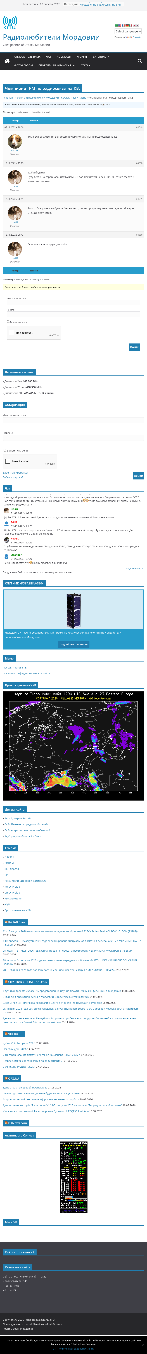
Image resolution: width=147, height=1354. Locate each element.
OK (54, 1348)
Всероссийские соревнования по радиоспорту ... (33, 1060)
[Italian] (130, 25)
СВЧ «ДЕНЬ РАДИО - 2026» (19, 1066)
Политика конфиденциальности (76, 1348)
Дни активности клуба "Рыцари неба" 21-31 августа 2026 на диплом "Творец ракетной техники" (62, 1105)
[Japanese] (134, 25)
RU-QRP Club (12, 886)
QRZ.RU (9, 857)
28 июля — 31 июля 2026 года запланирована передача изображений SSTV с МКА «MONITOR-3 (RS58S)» (67, 950)
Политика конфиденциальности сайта (26, 673)
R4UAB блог (16, 922)
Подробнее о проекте (73, 644)
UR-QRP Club (12, 892)
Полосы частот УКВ (15, 667)
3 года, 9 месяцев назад (79, 104)
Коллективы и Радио (73, 97)
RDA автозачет (13, 898)
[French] (123, 25)
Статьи (86, 65)
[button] (108, 56)
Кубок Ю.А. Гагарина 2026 (19, 1043)
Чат (48, 56)
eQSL (7, 904)
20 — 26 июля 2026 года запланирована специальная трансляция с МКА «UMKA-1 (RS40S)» (59, 970)
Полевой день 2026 (15, 1049)
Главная (8, 97)
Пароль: (11, 309)
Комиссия (64, 56)
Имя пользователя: (17, 298)
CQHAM (9, 863)
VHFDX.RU (15, 1034)
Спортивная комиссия (55, 65)
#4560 (139, 234)
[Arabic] (116, 25)
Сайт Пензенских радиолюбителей (26, 824)
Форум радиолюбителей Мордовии (37, 97)
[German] (127, 25)
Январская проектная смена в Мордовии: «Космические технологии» (46, 997)
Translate (137, 37)
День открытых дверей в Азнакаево (25, 1087)
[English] (119, 25)
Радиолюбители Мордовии (51, 37)
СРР (6, 875)
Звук (128, 568)
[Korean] (137, 25)
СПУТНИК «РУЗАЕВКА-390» (27, 982)
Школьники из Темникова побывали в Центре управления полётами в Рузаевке (52, 1002)
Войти (134, 347)
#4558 (139, 163)
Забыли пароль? (13, 477)
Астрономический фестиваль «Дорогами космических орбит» (41, 1099)
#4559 (139, 198)
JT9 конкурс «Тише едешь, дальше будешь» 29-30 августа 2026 (41, 1093)
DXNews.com (17, 1123)
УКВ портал (11, 869)
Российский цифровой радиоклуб (25, 880)
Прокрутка (138, 568)
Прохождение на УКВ (17, 910)
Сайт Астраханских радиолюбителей (27, 830)
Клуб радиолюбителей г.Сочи (22, 836)
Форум (82, 56)
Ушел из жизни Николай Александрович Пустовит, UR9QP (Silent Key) (46, 1111)
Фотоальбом (23, 65)
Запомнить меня (18, 321)
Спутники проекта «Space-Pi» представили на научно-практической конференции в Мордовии (62, 991)
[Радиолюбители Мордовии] (7, 61)
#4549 (139, 127)
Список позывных (27, 56)
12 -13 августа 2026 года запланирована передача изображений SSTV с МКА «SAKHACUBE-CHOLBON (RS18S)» (70, 931)
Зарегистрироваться (16, 472)
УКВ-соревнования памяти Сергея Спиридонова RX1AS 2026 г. (41, 1055)
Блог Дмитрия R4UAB (17, 818)
